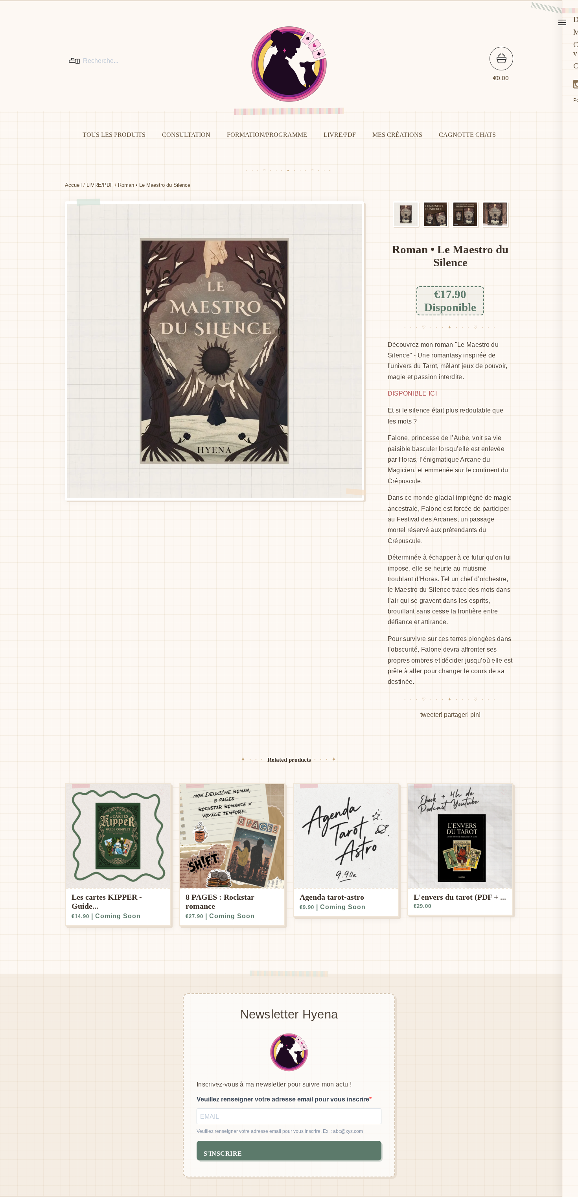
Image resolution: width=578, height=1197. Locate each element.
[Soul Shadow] (289, 64)
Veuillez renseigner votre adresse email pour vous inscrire (283, 1099)
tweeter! (431, 714)
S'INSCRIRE (223, 1153)
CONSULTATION (186, 134)
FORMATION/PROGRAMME (267, 134)
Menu (562, 22)
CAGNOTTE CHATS (467, 134)
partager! (456, 714)
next (289, 351)
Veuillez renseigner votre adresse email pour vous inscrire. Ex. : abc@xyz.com (280, 1131)
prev (139, 351)
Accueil (73, 185)
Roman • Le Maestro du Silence (154, 185)
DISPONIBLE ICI (412, 393)
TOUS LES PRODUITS (114, 134)
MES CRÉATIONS (397, 134)
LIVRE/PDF (340, 134)
